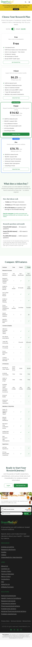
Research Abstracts (8, 549)
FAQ (2, 582)
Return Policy (6, 576)
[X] (21, 630)
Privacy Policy (6, 571)
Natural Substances (8, 596)
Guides (3, 552)
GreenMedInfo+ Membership (11, 557)
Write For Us (5, 584)
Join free (16, 9)
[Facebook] (14, 630)
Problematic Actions (8, 609)
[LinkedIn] (18, 630)
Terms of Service (16, 621)
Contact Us (5, 569)
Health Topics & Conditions (11, 598)
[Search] (25, 2)
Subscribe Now (16, 98)
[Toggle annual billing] (13, 29)
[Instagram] (11, 630)
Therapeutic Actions (8, 603)
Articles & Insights (7, 547)
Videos (3, 555)
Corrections (5, 579)
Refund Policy (26, 621)
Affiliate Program (7, 587)
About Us (4, 566)
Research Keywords (8, 601)
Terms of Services (7, 574)
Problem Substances (9, 614)
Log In (8, 485)
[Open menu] (29, 2)
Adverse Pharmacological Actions (13, 611)
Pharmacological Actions (10, 606)
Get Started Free (16, 62)
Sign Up (26, 513)
